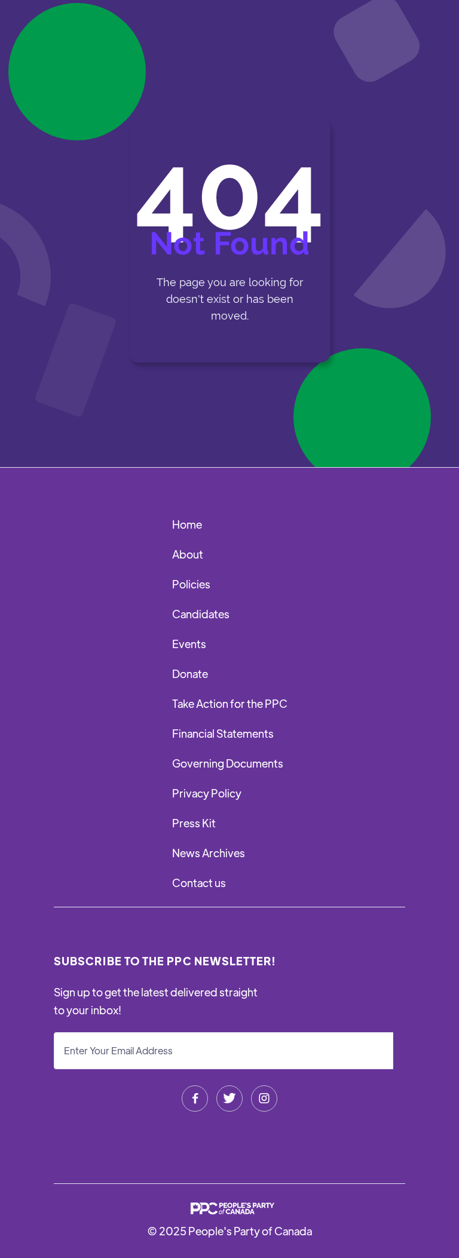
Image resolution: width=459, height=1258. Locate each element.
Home (187, 524)
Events (189, 644)
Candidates (201, 614)
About (187, 554)
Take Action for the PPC (229, 703)
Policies (191, 584)
